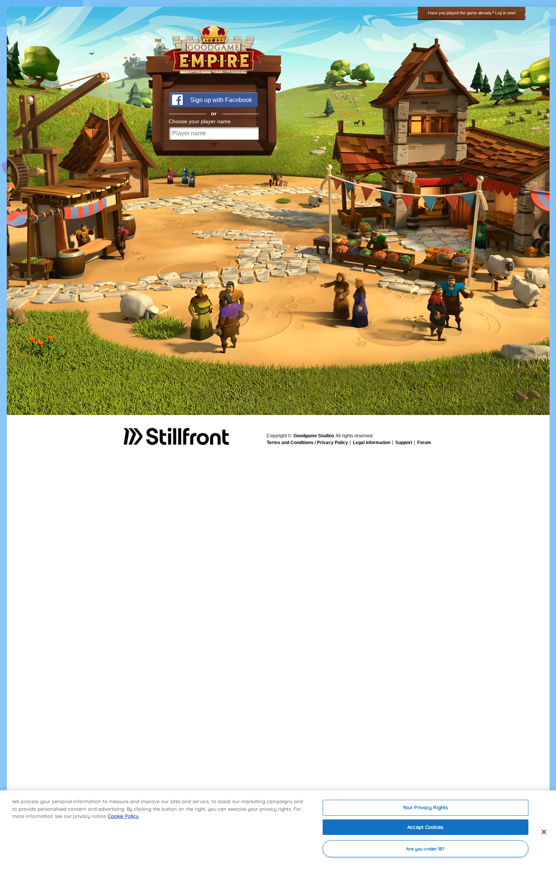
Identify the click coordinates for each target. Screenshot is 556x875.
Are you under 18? (425, 849)
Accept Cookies (425, 827)
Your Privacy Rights (425, 807)
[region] (278, 832)
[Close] (544, 832)
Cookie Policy (123, 816)
